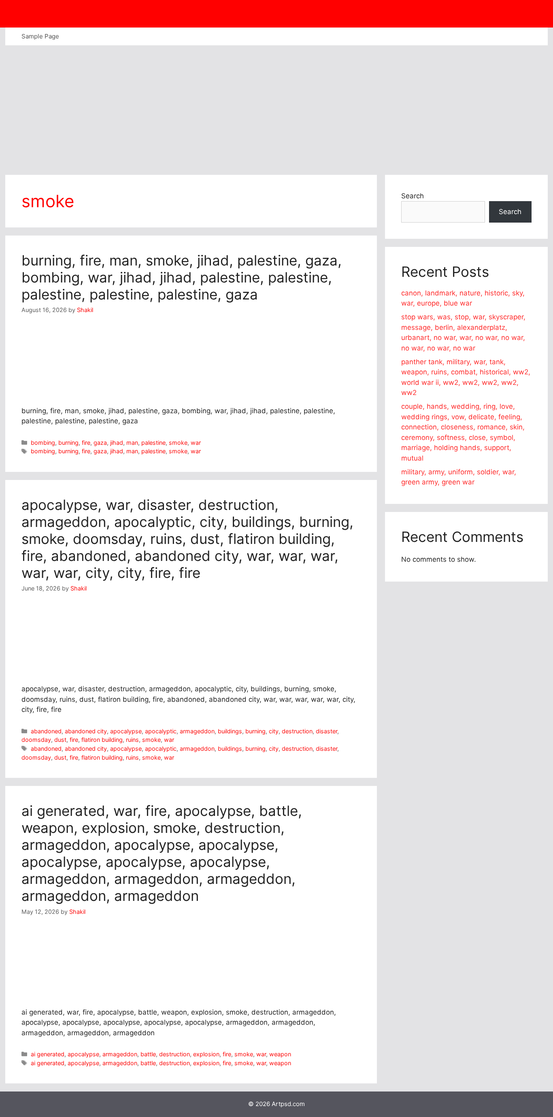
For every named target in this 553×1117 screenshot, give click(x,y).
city (274, 731)
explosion (206, 1054)
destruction (297, 731)
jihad (116, 442)
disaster (326, 731)
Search (412, 196)
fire (86, 442)
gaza (100, 442)
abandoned (46, 731)
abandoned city (86, 731)
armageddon (197, 731)
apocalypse (126, 731)
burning (68, 442)
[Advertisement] (276, 106)
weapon (280, 1054)
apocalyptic (161, 731)
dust (60, 739)
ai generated (47, 1054)
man (132, 442)
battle (148, 1054)
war (196, 442)
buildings (230, 731)
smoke (178, 442)
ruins (132, 739)
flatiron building (102, 739)
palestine (153, 442)
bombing (43, 442)
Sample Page (40, 36)
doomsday (36, 739)
